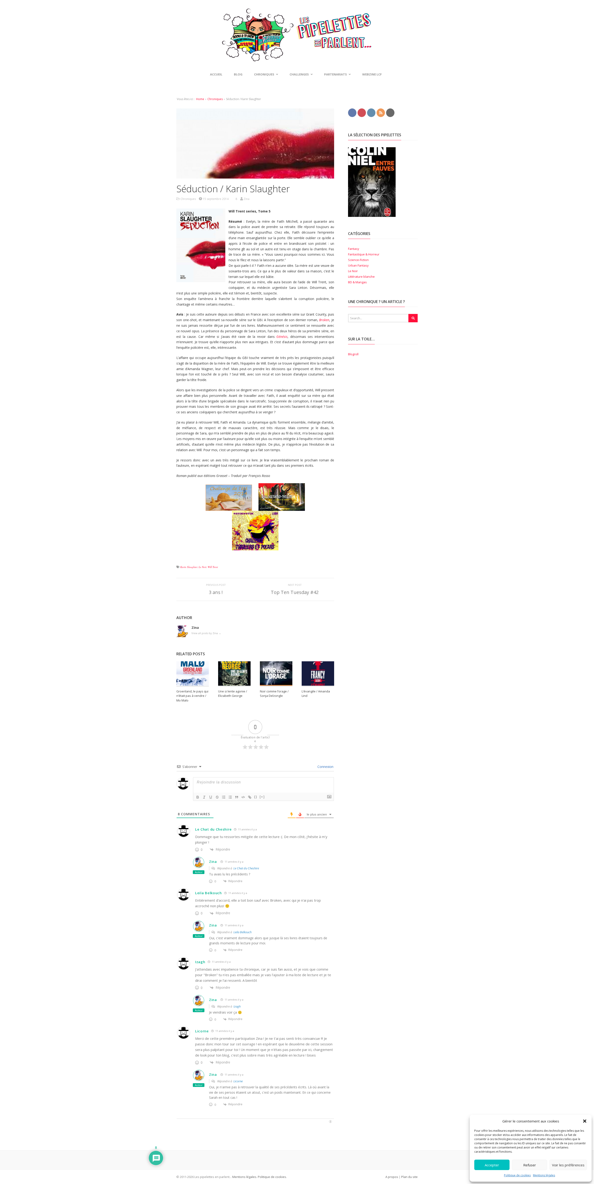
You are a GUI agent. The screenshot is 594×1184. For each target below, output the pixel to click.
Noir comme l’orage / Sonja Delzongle (274, 693)
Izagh (200, 961)
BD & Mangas (357, 282)
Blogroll (353, 354)
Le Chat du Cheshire (213, 829)
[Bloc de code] (243, 797)
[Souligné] (210, 797)
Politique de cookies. (272, 1177)
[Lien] (249, 797)
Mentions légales (544, 1175)
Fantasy (353, 249)
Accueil (216, 74)
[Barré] (217, 797)
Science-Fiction (358, 260)
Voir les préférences (568, 1165)
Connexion (324, 766)
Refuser (529, 1165)
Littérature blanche (361, 276)
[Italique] (204, 797)
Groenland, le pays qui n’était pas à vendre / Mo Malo (192, 695)
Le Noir (202, 567)
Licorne (202, 1031)
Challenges (299, 74)
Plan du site (409, 1177)
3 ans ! (216, 592)
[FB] (352, 112)
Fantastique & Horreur (363, 254)
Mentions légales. (244, 1177)
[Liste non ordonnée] (230, 797)
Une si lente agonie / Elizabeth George (232, 693)
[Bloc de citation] (236, 797)
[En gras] (197, 797)
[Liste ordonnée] (223, 797)
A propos (391, 1177)
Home (200, 99)
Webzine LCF (372, 74)
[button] (584, 1121)
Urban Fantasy (358, 265)
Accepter (492, 1165)
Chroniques (215, 99)
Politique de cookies (517, 1175)
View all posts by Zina (206, 633)
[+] (262, 797)
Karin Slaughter (188, 567)
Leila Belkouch (208, 892)
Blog (238, 74)
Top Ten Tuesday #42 (295, 592)
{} (255, 797)
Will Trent (213, 567)
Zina (213, 861)
